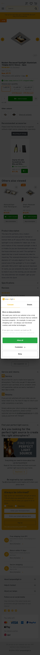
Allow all (20, 340)
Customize (19, 347)
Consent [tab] (10, 305)
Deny (20, 354)
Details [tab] (29, 305)
